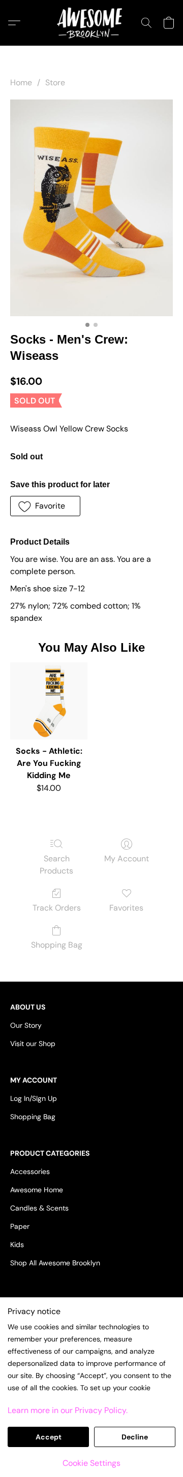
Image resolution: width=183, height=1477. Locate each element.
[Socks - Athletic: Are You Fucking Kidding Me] (48, 701)
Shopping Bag (56, 944)
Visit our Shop (32, 1043)
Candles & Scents (39, 1208)
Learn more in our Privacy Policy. (68, 1410)
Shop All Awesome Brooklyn (55, 1262)
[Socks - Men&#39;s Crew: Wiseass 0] (91, 207)
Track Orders (57, 907)
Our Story (26, 1025)
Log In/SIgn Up (33, 1098)
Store (55, 82)
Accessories (30, 1171)
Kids (17, 1244)
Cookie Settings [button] (91, 1463)
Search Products (56, 864)
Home (21, 82)
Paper (19, 1226)
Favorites (126, 907)
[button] (91, 23)
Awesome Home (36, 1189)
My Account (126, 858)
